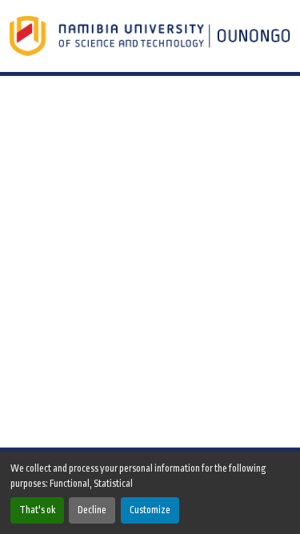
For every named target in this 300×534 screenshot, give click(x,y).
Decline (92, 510)
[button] (152, 36)
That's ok (37, 510)
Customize (150, 510)
